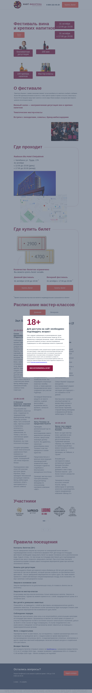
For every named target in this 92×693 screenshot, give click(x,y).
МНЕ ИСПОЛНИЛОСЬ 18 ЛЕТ (40, 368)
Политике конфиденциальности (39, 362)
